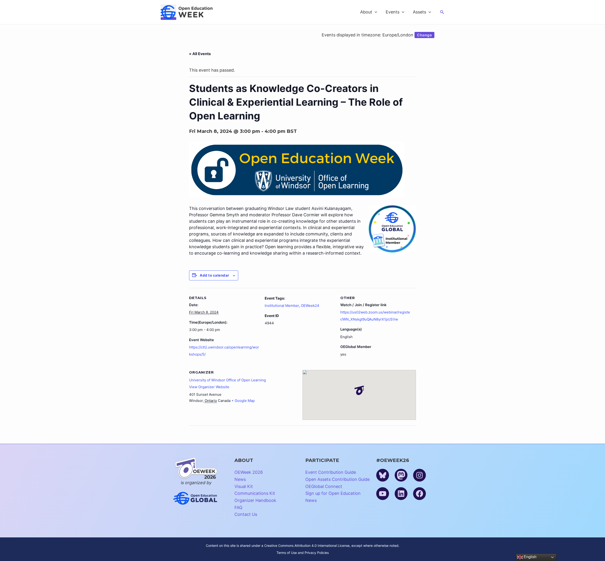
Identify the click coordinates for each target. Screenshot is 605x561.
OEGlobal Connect (323, 486)
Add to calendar (214, 275)
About (366, 11)
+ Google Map (243, 400)
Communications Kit (254, 493)
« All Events (200, 53)
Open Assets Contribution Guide (337, 479)
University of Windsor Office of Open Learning (227, 380)
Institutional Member (282, 305)
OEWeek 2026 (248, 472)
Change (424, 35)
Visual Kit (243, 486)
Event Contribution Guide (330, 472)
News (240, 479)
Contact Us (245, 514)
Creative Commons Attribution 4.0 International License (307, 546)
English (529, 557)
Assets (419, 11)
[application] (374, 12)
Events (392, 11)
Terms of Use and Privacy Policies (303, 553)
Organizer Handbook (255, 500)
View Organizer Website (209, 387)
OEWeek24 (310, 305)
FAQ (238, 507)
